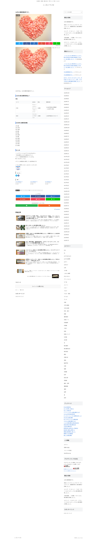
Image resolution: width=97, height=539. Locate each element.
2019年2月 (66, 116)
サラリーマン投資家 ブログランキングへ (70, 470)
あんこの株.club (67, 410)
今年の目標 (66, 308)
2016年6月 (66, 208)
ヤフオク (66, 296)
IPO (65, 250)
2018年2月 (66, 150)
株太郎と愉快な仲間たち (69, 430)
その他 (65, 270)
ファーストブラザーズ (24, 190)
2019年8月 (66, 98)
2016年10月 (66, 197)
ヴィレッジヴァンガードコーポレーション (36, 190)
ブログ (65, 290)
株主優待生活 (67, 348)
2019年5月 (66, 107)
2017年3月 (66, 182)
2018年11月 (66, 124)
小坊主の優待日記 (68, 426)
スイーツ (66, 285)
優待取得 (66, 316)
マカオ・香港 (67, 293)
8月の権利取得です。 (49, 181)
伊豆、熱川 (66, 311)
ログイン (66, 444)
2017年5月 (66, 176)
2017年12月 (66, 156)
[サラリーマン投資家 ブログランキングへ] (76, 469)
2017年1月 (66, 188)
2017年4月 (66, 179)
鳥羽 (65, 397)
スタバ (65, 287)
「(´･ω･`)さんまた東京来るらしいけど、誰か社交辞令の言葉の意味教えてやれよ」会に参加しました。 (73, 57)
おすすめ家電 (67, 258)
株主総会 (66, 351)
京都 (65, 302)
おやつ (65, 261)
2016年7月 (66, 205)
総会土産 (66, 377)
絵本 (65, 374)
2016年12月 (66, 191)
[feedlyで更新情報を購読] (26, 205)
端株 (65, 368)
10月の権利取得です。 (34, 181)
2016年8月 (66, 202)
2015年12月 (66, 226)
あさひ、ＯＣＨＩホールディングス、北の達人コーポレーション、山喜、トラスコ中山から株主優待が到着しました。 (73, 79)
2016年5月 (66, 211)
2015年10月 (66, 231)
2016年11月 (66, 194)
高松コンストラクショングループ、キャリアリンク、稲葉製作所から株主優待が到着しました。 (73, 26)
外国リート (66, 319)
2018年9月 (66, 130)
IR (64, 253)
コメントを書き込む (38, 286)
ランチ (65, 299)
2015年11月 (66, 228)
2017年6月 (66, 173)
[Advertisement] (23, 81)
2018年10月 (66, 127)
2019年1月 (66, 118)
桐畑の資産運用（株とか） (70, 431)
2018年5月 (66, 142)
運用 (65, 389)
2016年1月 (66, 223)
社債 (65, 366)
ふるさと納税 (67, 273)
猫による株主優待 (68, 435)
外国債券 (66, 322)
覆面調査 (66, 386)
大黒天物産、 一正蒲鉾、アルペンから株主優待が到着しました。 (72, 38)
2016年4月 (66, 214)
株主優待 (18, 190)
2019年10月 (66, 92)
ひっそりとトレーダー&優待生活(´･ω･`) (73, 415)
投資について (67, 334)
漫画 (65, 360)
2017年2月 (66, 185)
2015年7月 (66, 240)
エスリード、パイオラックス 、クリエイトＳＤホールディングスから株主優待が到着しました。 (73, 44)
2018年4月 (66, 145)
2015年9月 (66, 234)
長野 (65, 392)
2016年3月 (66, 217)
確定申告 (66, 363)
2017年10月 (66, 162)
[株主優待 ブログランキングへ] (67, 466)
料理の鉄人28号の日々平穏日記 (71, 428)
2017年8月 (66, 168)
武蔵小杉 (66, 357)
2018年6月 (66, 139)
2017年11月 (66, 159)
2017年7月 (66, 171)
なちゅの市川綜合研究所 (69, 414)
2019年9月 (66, 95)
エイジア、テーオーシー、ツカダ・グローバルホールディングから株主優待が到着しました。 (73, 33)
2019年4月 (66, 110)
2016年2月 (66, 220)
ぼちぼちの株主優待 (68, 417)
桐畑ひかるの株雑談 (68, 433)
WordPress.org (67, 453)
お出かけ (66, 264)
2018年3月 (66, 147)
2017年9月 (66, 165)
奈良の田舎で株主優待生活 (70, 424)
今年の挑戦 (66, 305)
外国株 (65, 325)
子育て (65, 328)
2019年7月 (66, 101)
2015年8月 (66, 237)
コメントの (67, 450)
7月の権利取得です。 (68, 72)
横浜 (65, 354)
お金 (65, 267)
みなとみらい (67, 276)
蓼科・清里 (66, 383)
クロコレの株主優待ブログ (70, 421)
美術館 (65, 380)
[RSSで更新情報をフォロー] (49, 205)
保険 (65, 314)
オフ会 (65, 282)
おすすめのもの (67, 256)
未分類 (65, 340)
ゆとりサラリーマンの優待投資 (71, 419)
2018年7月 (66, 136)
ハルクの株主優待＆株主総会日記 (71, 423)
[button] (81, 12)
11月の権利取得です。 (19, 181)
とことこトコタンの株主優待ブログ (72, 412)
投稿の (66, 447)
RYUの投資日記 (67, 407)
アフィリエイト (67, 279)
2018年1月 (66, 153)
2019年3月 (66, 113)
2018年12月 (66, 121)
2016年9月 (66, 200)
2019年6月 (66, 104)
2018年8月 (66, 133)
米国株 (65, 371)
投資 (65, 331)
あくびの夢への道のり (69, 408)
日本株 (65, 337)
